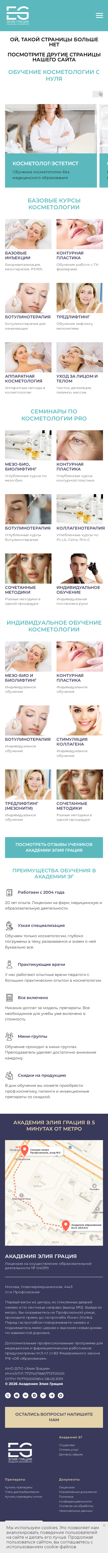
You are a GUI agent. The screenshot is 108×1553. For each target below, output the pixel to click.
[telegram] (52, 1395)
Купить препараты (18, 1487)
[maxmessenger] (61, 1395)
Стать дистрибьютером (22, 1492)
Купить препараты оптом (23, 1496)
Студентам (67, 1445)
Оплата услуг (69, 1449)
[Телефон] (8, 1395)
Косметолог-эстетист (45, 163)
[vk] (25, 1395)
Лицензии (67, 1487)
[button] (54, 1417)
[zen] (34, 1395)
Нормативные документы (78, 1492)
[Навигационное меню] (99, 15)
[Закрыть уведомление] (104, 1525)
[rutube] (43, 1395)
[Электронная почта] (17, 1395)
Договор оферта (71, 1454)
